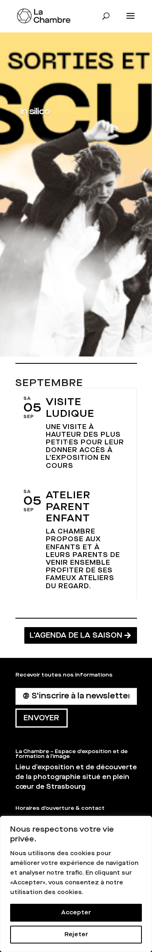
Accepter (76, 912)
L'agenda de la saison (76, 635)
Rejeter (76, 934)
